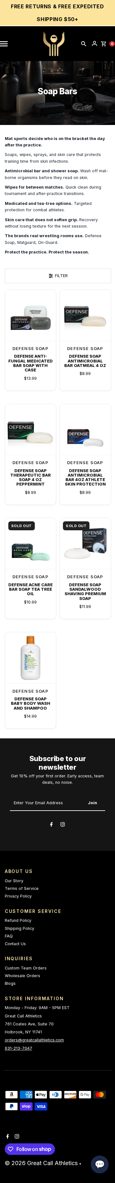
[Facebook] (51, 825)
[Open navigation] (7, 44)
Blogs (10, 983)
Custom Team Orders (26, 968)
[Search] (84, 43)
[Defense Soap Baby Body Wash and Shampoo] (30, 657)
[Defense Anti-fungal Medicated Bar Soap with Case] (30, 315)
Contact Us (15, 943)
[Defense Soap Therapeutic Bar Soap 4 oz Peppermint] (30, 429)
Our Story (14, 880)
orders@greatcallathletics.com (34, 1040)
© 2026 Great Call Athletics (42, 1163)
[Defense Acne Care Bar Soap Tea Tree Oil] (30, 543)
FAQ (9, 936)
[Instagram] (62, 825)
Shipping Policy (19, 928)
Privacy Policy (18, 896)
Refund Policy (18, 920)
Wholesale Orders (22, 975)
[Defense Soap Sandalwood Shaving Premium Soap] (85, 543)
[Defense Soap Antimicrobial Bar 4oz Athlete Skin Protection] (85, 429)
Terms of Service (22, 888)
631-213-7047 (18, 1048)
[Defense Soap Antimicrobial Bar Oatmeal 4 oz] (85, 315)
